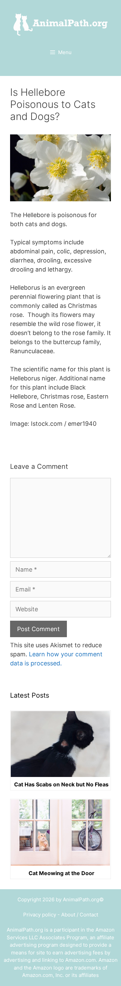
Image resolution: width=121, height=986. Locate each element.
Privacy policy (39, 914)
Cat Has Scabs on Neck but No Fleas (61, 784)
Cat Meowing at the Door (61, 873)
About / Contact (79, 914)
